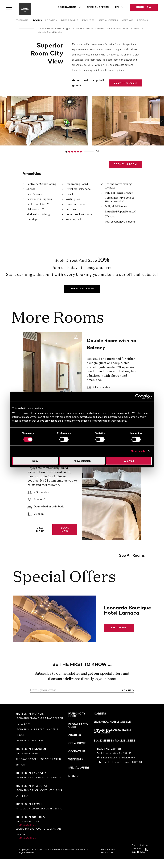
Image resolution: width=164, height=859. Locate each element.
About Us (74, 735)
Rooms (37, 20)
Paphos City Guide (76, 715)
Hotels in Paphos (30, 714)
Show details (138, 451)
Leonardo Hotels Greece (112, 722)
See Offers (119, 628)
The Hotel (22, 20)
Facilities (88, 20)
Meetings (127, 20)
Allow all (129, 460)
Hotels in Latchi (29, 804)
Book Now (143, 7)
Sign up (126, 690)
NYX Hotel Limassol (28, 754)
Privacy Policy (108, 850)
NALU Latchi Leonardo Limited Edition (40, 809)
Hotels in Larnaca (31, 773)
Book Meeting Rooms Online (115, 741)
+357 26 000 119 (122, 753)
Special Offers (98, 7)
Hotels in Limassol (31, 749)
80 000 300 (137, 762)
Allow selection (82, 460)
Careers (100, 714)
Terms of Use (107, 853)
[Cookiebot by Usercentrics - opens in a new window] (138, 396)
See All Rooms (132, 555)
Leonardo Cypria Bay (29, 741)
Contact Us (76, 751)
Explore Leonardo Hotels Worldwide (112, 731)
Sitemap (73, 776)
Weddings (75, 759)
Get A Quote (77, 743)
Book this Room (125, 83)
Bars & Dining (69, 20)
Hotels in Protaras (32, 786)
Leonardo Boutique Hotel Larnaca (38, 778)
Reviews (142, 20)
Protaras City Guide (78, 725)
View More (40, 529)
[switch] (64, 439)
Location (51, 20)
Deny (35, 460)
